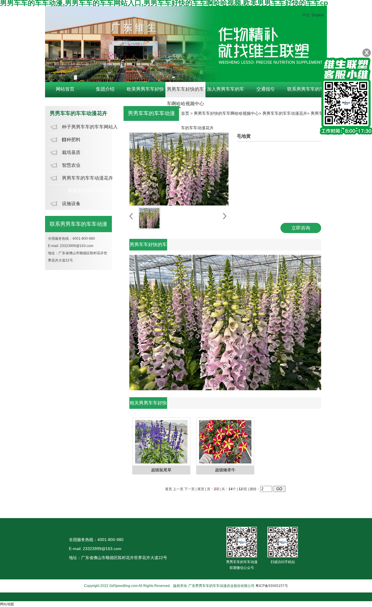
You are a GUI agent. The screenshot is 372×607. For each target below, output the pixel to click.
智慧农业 (71, 165)
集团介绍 (105, 89)
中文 (306, 15)
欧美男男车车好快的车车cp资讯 (145, 92)
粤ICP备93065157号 (271, 586)
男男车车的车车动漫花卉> (286, 113)
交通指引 (265, 89)
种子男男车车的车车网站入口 (90, 128)
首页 (185, 113)
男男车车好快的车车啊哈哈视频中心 (185, 92)
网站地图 (7, 604)
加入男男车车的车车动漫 (225, 92)
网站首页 (65, 89)
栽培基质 (71, 152)
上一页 (178, 489)
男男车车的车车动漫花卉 (87, 178)
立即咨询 (300, 227)
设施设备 (71, 203)
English (318, 15)
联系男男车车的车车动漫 (305, 92)
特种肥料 (71, 139)
